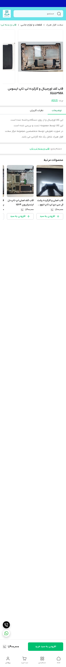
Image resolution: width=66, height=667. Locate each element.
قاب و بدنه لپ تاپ (39, 148)
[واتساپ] (6, 633)
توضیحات (57, 110)
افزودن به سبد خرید (45, 646)
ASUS (54, 100)
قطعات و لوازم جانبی (31, 25)
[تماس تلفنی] (6, 624)
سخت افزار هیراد (54, 25)
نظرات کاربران (36, 110)
